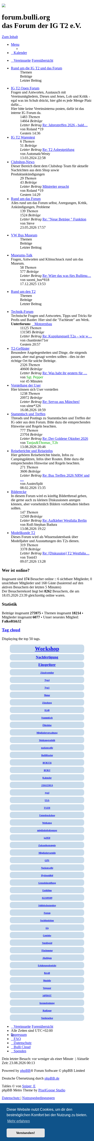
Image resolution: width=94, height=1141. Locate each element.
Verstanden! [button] (25, 1133)
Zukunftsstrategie (47, 845)
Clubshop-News (22, 162)
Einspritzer (47, 665)
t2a (47, 928)
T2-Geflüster (20, 348)
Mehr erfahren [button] (18, 1121)
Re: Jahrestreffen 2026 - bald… (65, 125)
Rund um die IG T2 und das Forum (36, 68)
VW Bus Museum (24, 235)
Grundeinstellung (47, 883)
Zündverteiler (47, 672)
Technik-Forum (22, 312)
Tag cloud (11, 629)
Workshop (47, 649)
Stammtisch (47, 717)
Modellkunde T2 (23, 533)
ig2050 (47, 838)
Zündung (47, 702)
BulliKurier (47, 755)
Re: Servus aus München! (61, 402)
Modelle (47, 980)
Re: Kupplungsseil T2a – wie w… (67, 336)
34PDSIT (47, 995)
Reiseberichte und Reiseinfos (32, 451)
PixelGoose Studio (51, 1090)
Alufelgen (47, 958)
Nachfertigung (47, 657)
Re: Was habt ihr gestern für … (64, 373)
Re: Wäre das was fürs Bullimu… (66, 276)
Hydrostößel (47, 875)
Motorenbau (43, 324)
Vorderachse (47, 1018)
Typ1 (47, 687)
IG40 (47, 710)
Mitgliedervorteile (47, 853)
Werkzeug (47, 823)
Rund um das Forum (26, 199)
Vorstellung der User (26, 385)
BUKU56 (47, 763)
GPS (47, 860)
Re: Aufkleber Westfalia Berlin (64, 520)
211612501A (47, 785)
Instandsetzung (47, 1003)
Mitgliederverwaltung (47, 732)
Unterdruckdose (47, 815)
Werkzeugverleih (47, 740)
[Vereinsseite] (3, 6)
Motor (47, 695)
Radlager (47, 1010)
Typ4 (47, 680)
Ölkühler (47, 725)
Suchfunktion (47, 920)
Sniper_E (29, 1086)
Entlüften (47, 890)
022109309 (47, 898)
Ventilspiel (47, 943)
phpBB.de (51, 1078)
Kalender (47, 778)
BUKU (47, 770)
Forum (47, 913)
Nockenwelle (47, 868)
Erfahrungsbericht (47, 965)
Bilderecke (18, 492)
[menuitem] (19, 53)
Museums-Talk (21, 255)
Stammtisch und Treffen (28, 414)
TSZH (47, 808)
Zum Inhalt (10, 37)
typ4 (47, 793)
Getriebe (47, 935)
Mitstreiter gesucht (55, 186)
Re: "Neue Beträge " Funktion (64, 219)
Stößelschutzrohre (47, 905)
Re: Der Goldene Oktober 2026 (65, 438)
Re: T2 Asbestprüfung (58, 150)
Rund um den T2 (23, 291)
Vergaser (47, 988)
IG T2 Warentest (23, 137)
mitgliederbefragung (47, 830)
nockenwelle (47, 747)
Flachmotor (47, 950)
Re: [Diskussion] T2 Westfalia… (65, 553)
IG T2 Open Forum (25, 88)
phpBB (25, 1071)
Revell (47, 973)
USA (47, 800)
